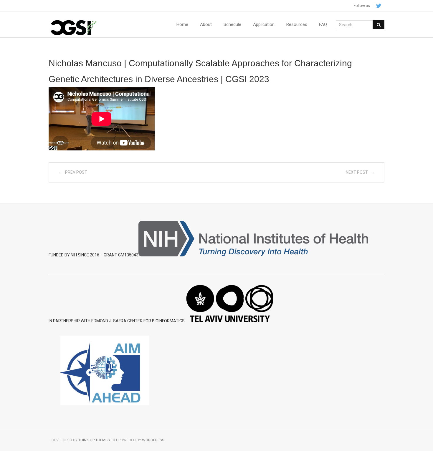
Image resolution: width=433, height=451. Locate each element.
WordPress (153, 440)
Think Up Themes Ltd (97, 440)
